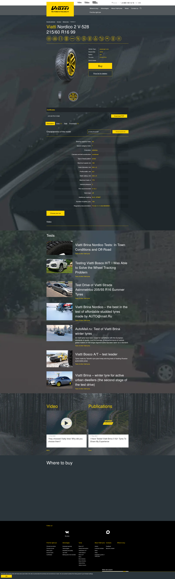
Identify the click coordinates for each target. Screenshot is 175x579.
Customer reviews (99, 548)
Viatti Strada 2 (82, 552)
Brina (80, 556)
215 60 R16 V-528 (54, 116)
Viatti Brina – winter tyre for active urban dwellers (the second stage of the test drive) (101, 380)
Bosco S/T (81, 554)
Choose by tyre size (120, 131)
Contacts (108, 543)
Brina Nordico (82, 559)
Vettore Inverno (82, 565)
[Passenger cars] (79, 2)
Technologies (66, 548)
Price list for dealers (100, 73)
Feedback (108, 546)
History (96, 546)
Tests (65, 123)
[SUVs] (87, 2)
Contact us (134, 8)
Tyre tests (65, 552)
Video (58, 123)
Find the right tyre (95, 12)
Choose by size (50, 548)
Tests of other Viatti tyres (82, 253)
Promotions (73, 123)
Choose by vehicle (51, 546)
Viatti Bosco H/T (82, 550)
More (48, 450)
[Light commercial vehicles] (94, 2)
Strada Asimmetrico (83, 548)
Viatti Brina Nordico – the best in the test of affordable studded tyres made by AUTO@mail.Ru (101, 311)
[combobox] (99, 132)
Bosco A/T (81, 546)
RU (136, 3)
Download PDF (119, 116)
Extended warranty (67, 546)
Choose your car (55, 213)
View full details (92, 60)
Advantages (105, 8)
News (127, 8)
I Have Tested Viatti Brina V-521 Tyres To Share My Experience (108, 440)
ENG (139, 3)
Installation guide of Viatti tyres (99, 555)
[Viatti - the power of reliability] (60, 9)
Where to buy (94, 8)
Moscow (115, 3)
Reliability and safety (68, 550)
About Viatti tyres (116, 8)
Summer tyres (49, 552)
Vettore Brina (82, 563)
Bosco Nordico (82, 561)
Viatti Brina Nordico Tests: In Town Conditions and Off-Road (100, 247)
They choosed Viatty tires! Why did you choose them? (65, 440)
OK (6, 576)
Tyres (80, 543)
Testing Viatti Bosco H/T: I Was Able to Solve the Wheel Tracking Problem (101, 267)
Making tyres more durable (69, 554)
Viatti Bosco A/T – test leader (96, 354)
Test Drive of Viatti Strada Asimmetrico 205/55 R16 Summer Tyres (99, 289)
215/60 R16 (103, 57)
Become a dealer (110, 548)
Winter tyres (49, 550)
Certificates (49, 554)
